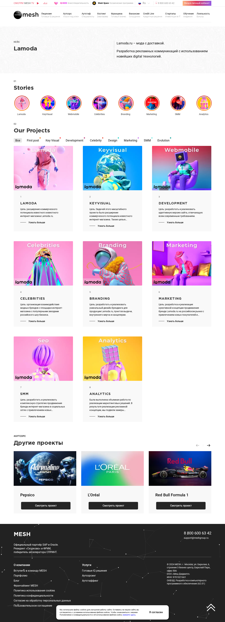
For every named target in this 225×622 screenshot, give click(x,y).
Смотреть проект (46, 505)
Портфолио (20, 575)
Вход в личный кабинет (197, 3)
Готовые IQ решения (94, 570)
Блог (16, 580)
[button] (208, 445)
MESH (22, 534)
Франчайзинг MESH (26, 585)
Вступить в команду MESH (30, 570)
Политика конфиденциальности (33, 595)
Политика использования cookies (34, 590)
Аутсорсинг (89, 575)
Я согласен (156, 612)
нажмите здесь (129, 615)
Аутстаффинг (90, 580)
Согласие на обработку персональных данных (42, 600)
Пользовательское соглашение (33, 605)
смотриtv (24, 3)
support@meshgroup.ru (196, 538)
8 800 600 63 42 (197, 533)
